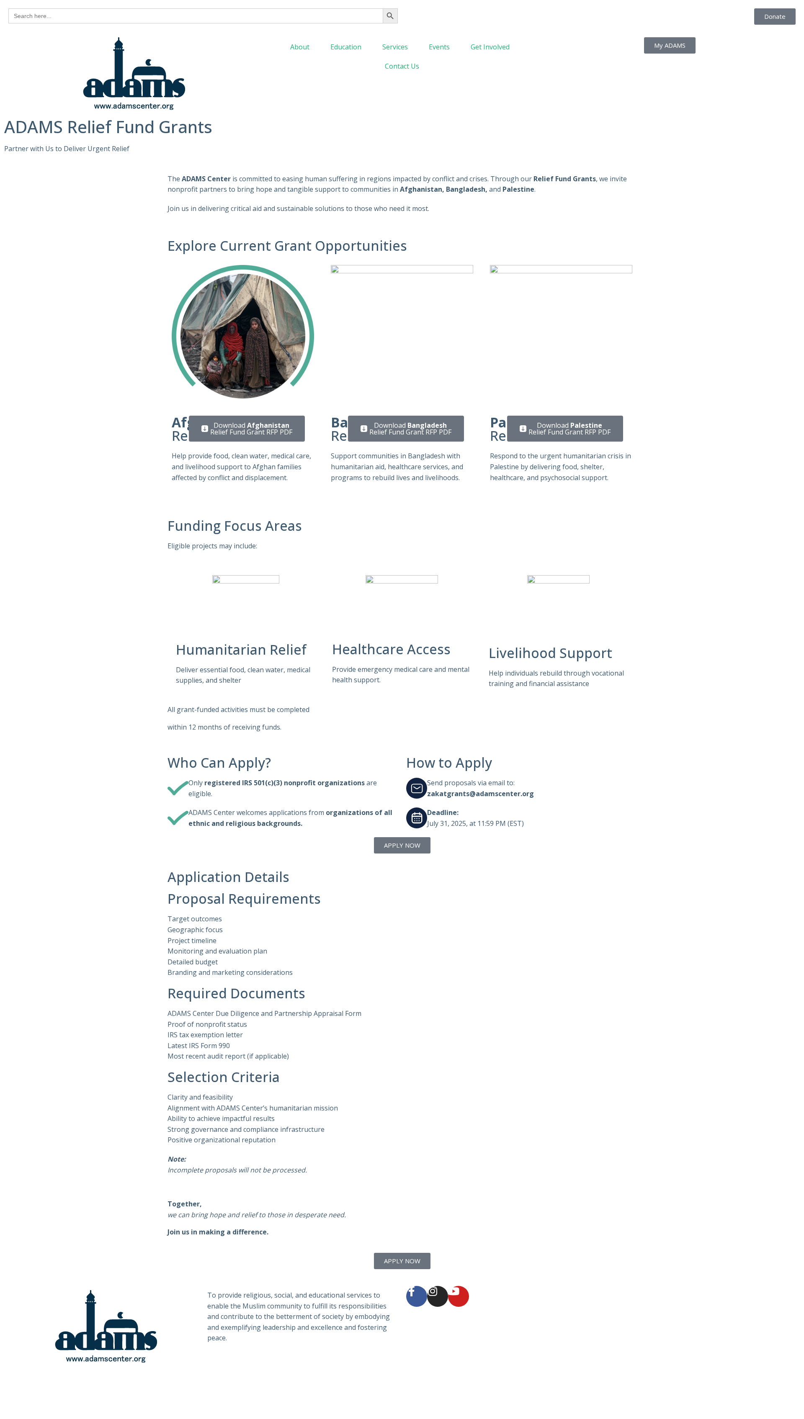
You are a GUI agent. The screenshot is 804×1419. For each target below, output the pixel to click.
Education (345, 46)
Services (395, 46)
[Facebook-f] (416, 1296)
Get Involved (490, 46)
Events (439, 46)
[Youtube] (458, 1296)
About (299, 46)
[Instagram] (437, 1296)
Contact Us (402, 66)
